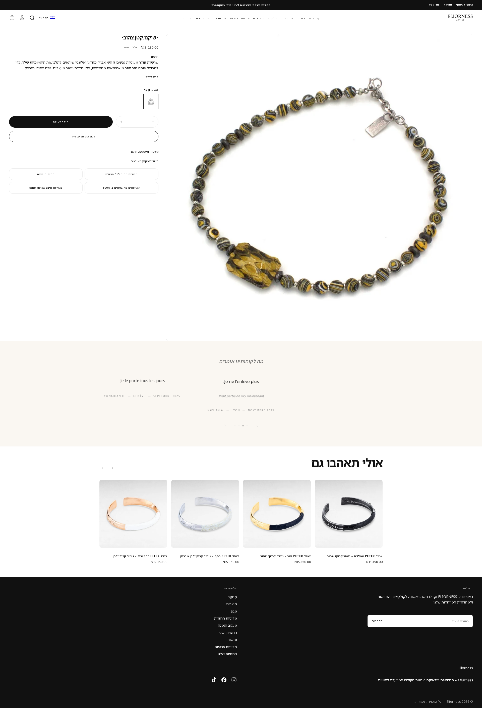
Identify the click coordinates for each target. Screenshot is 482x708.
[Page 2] (243, 425)
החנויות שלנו (227, 653)
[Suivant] (224, 425)
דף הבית (315, 18)
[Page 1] (247, 425)
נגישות (232, 639)
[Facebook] (224, 680)
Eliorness (465, 668)
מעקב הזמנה (227, 625)
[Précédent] (257, 425)
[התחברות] (22, 18)
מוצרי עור (258, 18)
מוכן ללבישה (236, 18)
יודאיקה (216, 18)
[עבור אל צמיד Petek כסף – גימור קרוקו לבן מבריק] (205, 514)
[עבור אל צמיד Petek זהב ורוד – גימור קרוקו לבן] (133, 514)
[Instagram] (234, 680)
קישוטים (199, 18)
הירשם (377, 621)
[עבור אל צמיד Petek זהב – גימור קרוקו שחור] (277, 514)
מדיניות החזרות (225, 618)
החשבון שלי (228, 632)
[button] (47, 18)
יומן (184, 18)
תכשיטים (300, 18)
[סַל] (12, 18)
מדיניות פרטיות (226, 646)
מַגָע (234, 611)
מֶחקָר (232, 596)
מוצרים (231, 603)
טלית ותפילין (279, 18)
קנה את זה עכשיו (83, 136)
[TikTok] (214, 680)
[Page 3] (238, 425)
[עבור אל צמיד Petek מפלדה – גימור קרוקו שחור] (349, 514)
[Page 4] (234, 425)
